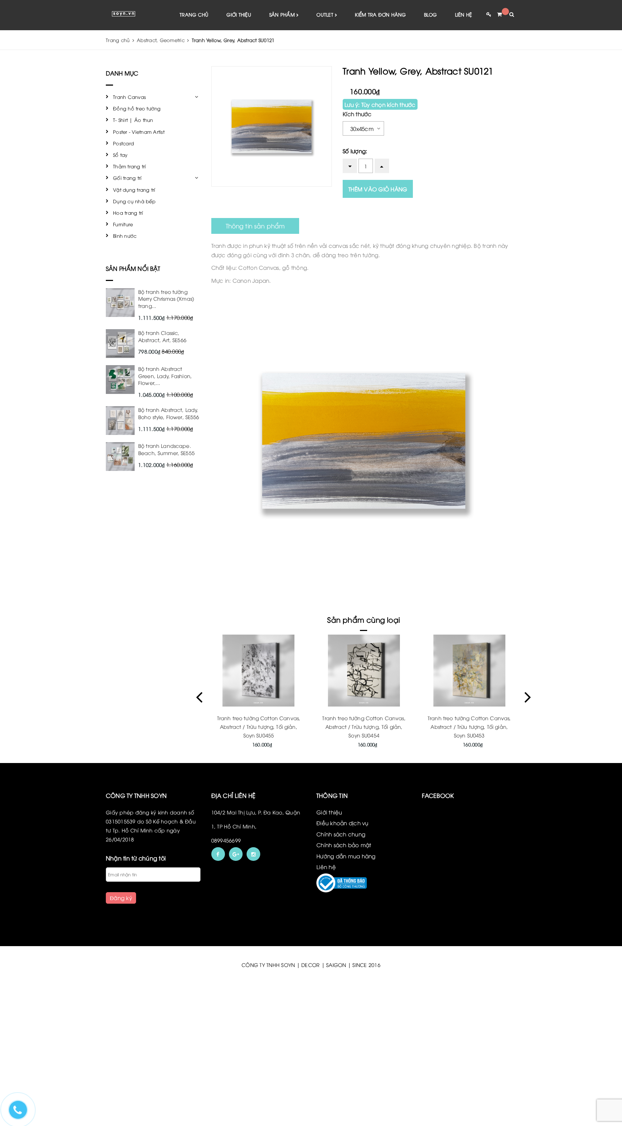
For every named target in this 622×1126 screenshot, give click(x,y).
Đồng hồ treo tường (137, 108)
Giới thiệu (238, 14)
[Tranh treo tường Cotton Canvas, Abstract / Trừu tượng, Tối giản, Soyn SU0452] (469, 671)
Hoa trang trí (128, 212)
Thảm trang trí (129, 166)
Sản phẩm (282, 14)
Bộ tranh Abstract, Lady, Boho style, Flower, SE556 (168, 413)
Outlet (325, 14)
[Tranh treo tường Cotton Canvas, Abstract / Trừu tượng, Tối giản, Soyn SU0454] (258, 671)
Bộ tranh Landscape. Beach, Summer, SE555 (166, 449)
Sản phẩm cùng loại (363, 619)
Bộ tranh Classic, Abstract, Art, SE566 (162, 336)
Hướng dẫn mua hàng (346, 855)
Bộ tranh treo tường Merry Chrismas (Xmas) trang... (166, 298)
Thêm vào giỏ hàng (377, 188)
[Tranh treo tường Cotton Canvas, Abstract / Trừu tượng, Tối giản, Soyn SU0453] (363, 671)
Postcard (123, 143)
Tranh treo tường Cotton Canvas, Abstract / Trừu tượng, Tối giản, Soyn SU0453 (363, 726)
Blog (430, 14)
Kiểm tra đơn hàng (380, 14)
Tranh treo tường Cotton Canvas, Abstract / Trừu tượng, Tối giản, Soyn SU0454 (258, 726)
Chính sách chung (340, 833)
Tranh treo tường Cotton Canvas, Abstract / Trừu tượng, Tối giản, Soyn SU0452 (469, 726)
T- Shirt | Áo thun (133, 120)
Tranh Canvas (129, 97)
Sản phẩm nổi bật (133, 268)
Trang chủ (194, 14)
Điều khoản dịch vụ (342, 822)
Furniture (123, 224)
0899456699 (226, 840)
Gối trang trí (127, 177)
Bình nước (124, 235)
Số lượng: (355, 150)
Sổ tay (120, 154)
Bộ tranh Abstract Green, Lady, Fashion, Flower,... (165, 375)
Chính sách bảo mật (343, 844)
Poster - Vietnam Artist (138, 131)
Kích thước (357, 113)
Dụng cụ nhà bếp (134, 201)
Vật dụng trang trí (134, 189)
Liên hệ (463, 14)
